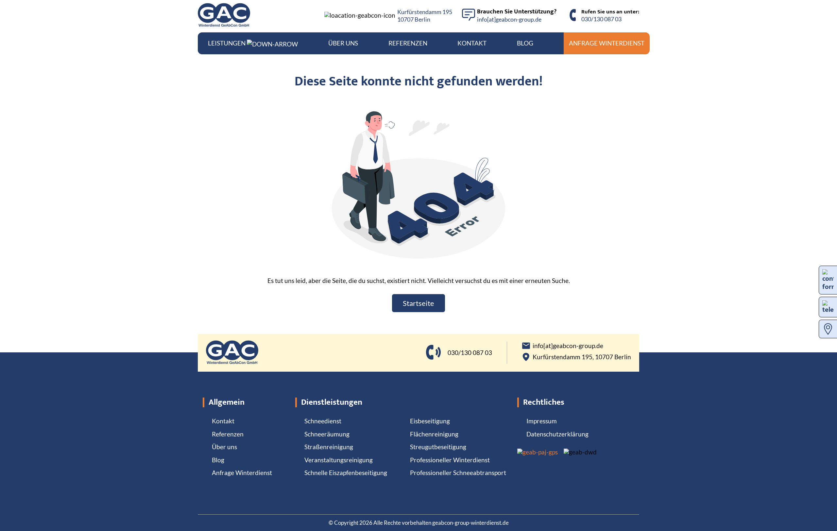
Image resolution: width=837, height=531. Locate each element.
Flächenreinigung (434, 434)
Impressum (541, 421)
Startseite (418, 303)
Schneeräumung (327, 434)
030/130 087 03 (601, 19)
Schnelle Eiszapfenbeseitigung (345, 472)
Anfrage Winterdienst (606, 43)
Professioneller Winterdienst (450, 460)
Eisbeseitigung (430, 421)
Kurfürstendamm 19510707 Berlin (424, 15)
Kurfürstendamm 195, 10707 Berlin (582, 357)
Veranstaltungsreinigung (338, 460)
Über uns (343, 43)
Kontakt (472, 43)
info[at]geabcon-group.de (509, 19)
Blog (525, 43)
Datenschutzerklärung (557, 434)
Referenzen (407, 43)
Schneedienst (322, 421)
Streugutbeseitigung (438, 447)
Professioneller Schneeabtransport (458, 472)
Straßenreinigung (328, 447)
